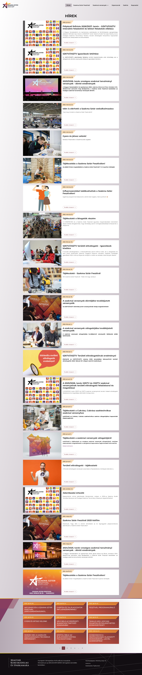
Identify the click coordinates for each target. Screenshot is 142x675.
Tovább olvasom (69, 42)
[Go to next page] (82, 648)
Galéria (125, 5)
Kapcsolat (134, 5)
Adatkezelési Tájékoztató (92, 666)
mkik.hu (88, 663)
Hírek (68, 5)
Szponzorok (116, 5)
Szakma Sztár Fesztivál (81, 5)
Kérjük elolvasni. (68, 446)
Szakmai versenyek (99, 5)
